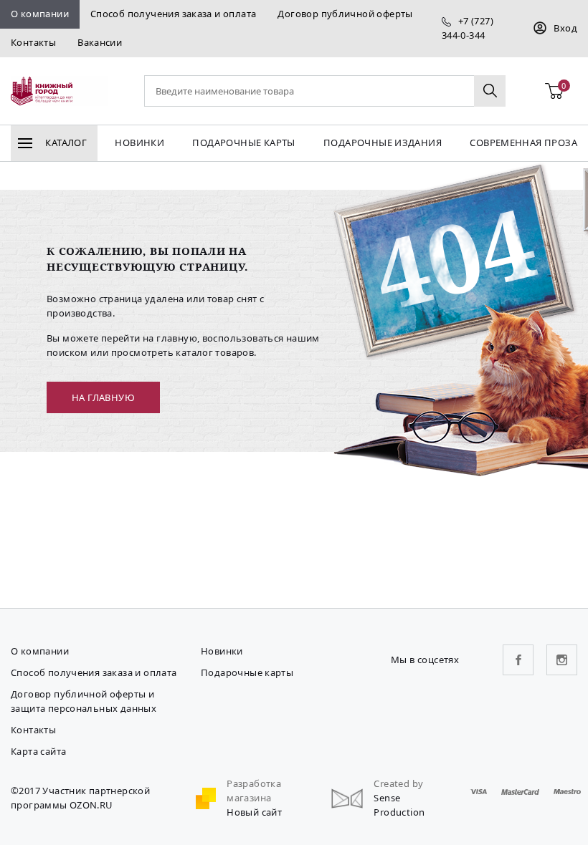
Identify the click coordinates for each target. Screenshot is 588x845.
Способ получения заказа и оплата (173, 13)
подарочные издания (382, 142)
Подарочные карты (243, 142)
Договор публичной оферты (345, 13)
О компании (40, 13)
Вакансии (99, 42)
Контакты (33, 42)
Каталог (65, 142)
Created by (398, 783)
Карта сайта (38, 751)
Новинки (139, 142)
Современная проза (523, 142)
